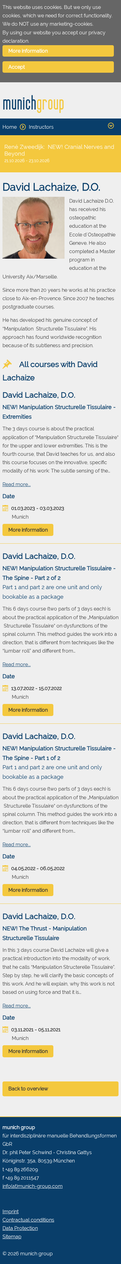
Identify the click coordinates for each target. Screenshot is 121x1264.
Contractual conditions (28, 1220)
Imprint (10, 1211)
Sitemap (11, 1237)
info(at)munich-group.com (32, 1186)
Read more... (16, 484)
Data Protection (20, 1228)
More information (28, 51)
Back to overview (28, 1089)
